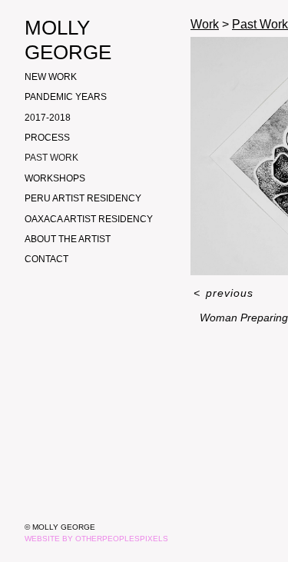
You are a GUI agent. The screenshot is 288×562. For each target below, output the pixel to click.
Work (204, 24)
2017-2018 (48, 117)
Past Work (51, 157)
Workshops (55, 178)
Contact (46, 259)
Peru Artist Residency (83, 198)
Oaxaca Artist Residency (89, 219)
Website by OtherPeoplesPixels (96, 538)
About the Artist (68, 239)
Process (47, 137)
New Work (51, 76)
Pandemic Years (66, 96)
